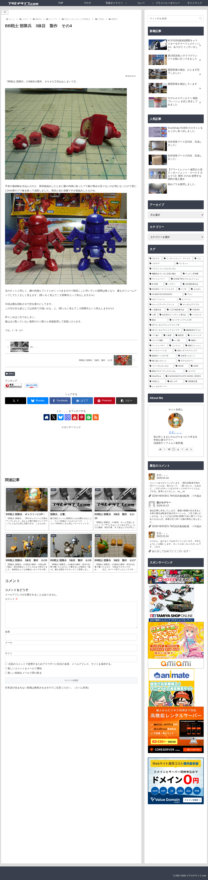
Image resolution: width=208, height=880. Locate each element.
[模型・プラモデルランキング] (13, 385)
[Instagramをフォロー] (68, 417)
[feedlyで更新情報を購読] (89, 417)
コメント (11, 599)
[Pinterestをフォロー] (82, 417)
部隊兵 (11, 374)
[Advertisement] (71, 52)
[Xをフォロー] (54, 417)
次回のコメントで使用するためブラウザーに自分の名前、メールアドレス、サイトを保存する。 (60, 664)
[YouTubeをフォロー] (75, 417)
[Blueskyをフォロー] (61, 417)
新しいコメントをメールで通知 (25, 668)
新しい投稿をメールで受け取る (25, 673)
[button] (126, 400)
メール (8, 642)
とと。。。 (176, 432)
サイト (8, 653)
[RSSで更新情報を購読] (96, 417)
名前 (7, 631)
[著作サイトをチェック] (47, 417)
